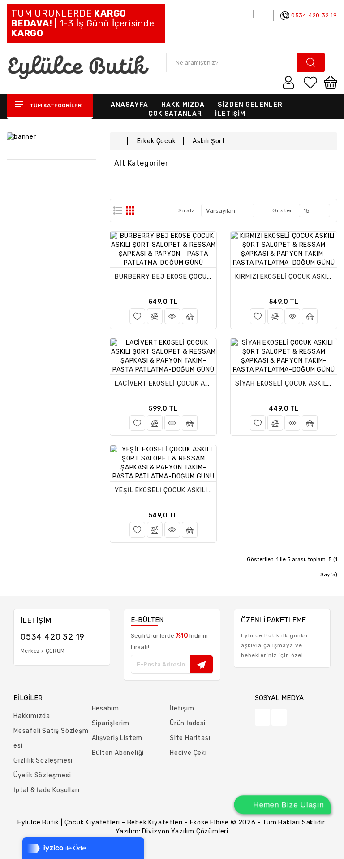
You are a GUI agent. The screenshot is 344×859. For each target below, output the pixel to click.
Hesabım (106, 708)
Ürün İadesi (188, 723)
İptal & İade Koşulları (46, 790)
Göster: (283, 210)
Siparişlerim (111, 723)
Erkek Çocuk (156, 141)
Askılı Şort (209, 141)
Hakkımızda (31, 716)
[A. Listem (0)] (310, 82)
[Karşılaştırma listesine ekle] (155, 316)
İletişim (182, 708)
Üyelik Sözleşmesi (42, 775)
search (311, 62)
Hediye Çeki (188, 753)
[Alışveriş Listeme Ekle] (137, 316)
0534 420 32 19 (314, 15)
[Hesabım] (288, 82)
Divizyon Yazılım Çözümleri (185, 831)
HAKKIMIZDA (183, 105)
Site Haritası (190, 738)
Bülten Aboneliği (118, 753)
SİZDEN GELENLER (250, 105)
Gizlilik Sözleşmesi (43, 760)
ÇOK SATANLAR (175, 114)
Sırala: (187, 210)
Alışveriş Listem (117, 738)
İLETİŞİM (230, 114)
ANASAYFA (129, 105)
